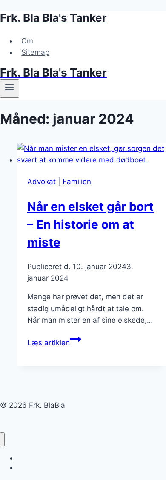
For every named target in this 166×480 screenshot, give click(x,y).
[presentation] (91, 154)
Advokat (41, 181)
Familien (77, 181)
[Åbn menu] (9, 88)
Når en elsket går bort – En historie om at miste (90, 224)
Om (27, 41)
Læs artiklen (54, 342)
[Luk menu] (2, 439)
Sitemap (35, 52)
